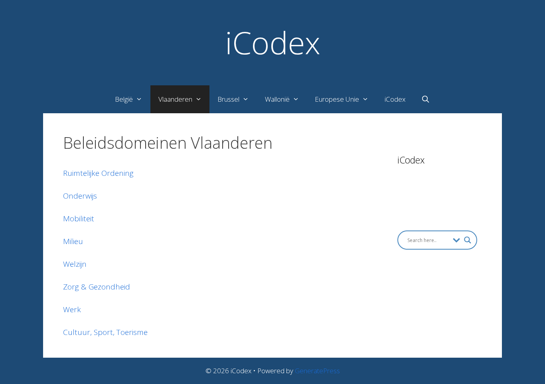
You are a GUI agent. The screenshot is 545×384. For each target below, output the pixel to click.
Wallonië (277, 99)
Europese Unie (337, 99)
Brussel (228, 99)
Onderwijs (80, 196)
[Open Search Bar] (425, 99)
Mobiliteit (78, 218)
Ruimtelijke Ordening (98, 173)
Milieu (73, 241)
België (124, 99)
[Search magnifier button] (467, 240)
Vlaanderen (175, 99)
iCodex (272, 42)
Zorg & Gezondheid (96, 287)
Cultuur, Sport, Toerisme (105, 332)
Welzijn (75, 264)
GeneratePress (317, 370)
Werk (72, 309)
